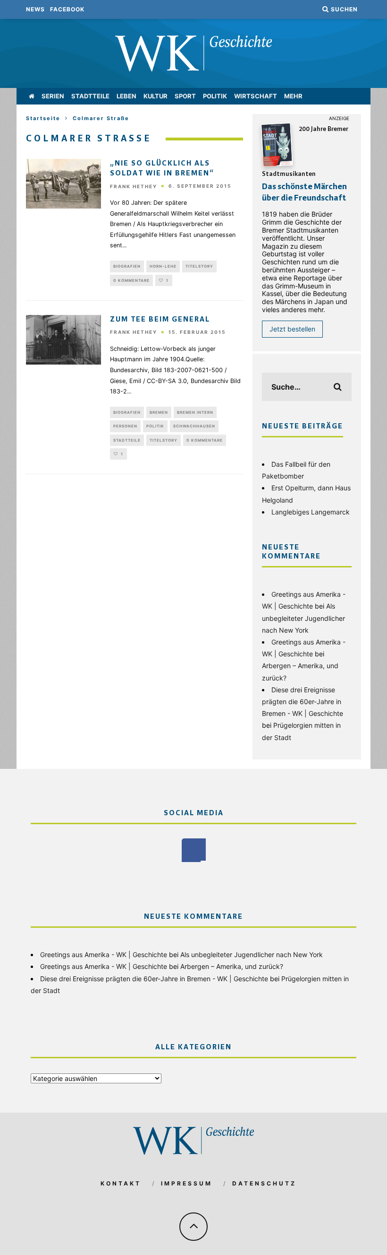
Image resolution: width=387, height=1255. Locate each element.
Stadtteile (90, 96)
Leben (126, 96)
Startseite (43, 118)
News (35, 9)
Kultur (155, 96)
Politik (215, 96)
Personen (125, 426)
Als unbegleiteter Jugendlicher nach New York (303, 618)
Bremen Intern (195, 412)
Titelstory (199, 266)
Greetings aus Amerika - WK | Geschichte (103, 954)
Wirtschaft (255, 96)
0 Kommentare (131, 280)
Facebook (67, 9)
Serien (53, 96)
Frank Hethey (133, 186)
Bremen (159, 412)
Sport (185, 96)
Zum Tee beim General (160, 319)
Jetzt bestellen (292, 329)
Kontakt (121, 1183)
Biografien (127, 266)
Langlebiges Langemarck (310, 512)
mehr (293, 96)
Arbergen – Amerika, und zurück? (231, 966)
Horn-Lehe (163, 266)
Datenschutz (264, 1183)
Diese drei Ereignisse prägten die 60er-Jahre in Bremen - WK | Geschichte (302, 701)
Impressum (186, 1183)
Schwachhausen (194, 426)
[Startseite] (31, 96)
